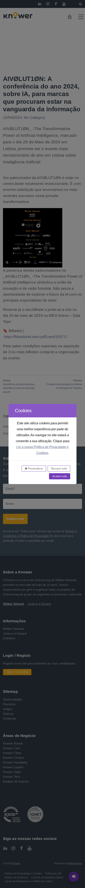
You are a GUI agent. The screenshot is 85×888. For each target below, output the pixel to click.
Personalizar (35, 468)
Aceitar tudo (59, 476)
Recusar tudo (59, 468)
